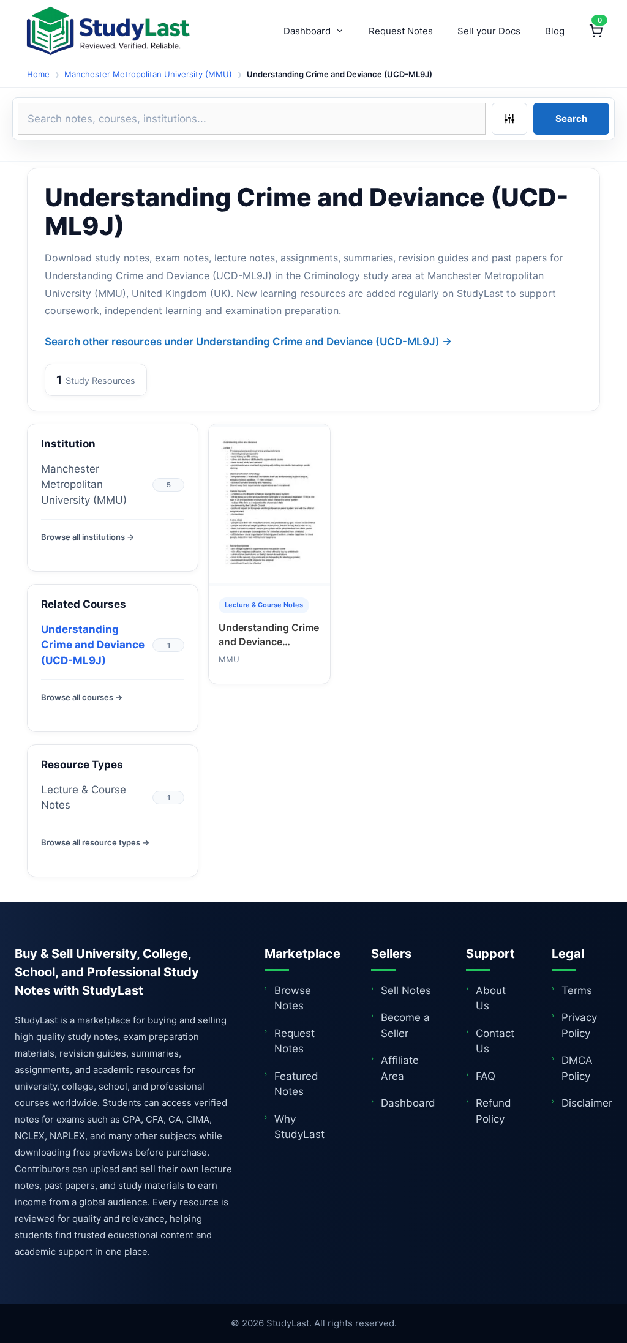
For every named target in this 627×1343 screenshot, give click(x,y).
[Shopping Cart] (596, 31)
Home (38, 74)
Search (571, 118)
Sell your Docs (488, 31)
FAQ (485, 1076)
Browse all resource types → (95, 842)
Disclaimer (586, 1103)
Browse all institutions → (87, 537)
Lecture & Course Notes (83, 798)
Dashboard (307, 31)
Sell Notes (406, 990)
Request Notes (401, 31)
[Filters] (509, 119)
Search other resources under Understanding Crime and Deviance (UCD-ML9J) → (248, 341)
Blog (555, 31)
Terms (576, 990)
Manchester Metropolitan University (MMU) (148, 74)
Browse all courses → (81, 697)
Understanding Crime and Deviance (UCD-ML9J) (93, 645)
